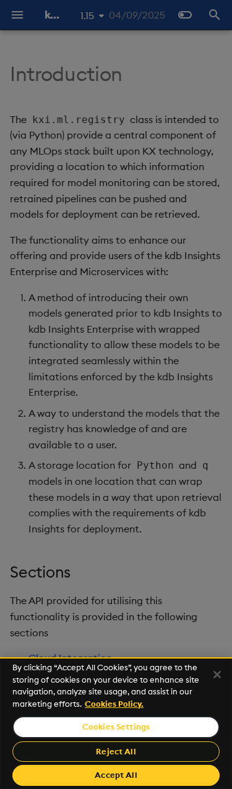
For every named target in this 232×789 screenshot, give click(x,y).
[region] (116, 723)
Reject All (115, 751)
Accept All (116, 775)
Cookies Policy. (114, 704)
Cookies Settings (116, 726)
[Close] (217, 674)
